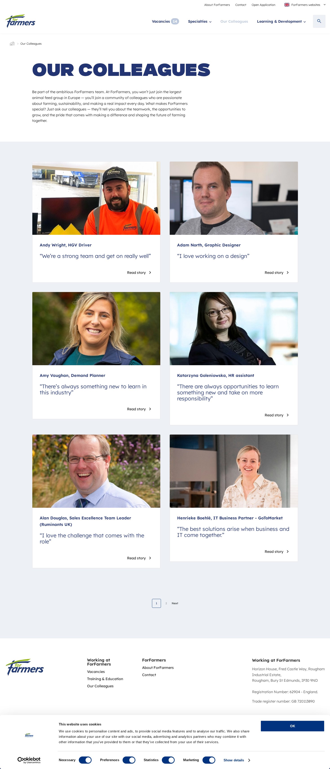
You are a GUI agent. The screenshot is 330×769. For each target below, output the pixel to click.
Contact (240, 5)
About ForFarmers (217, 5)
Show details (234, 760)
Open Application (263, 5)
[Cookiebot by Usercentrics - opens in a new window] (29, 760)
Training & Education (105, 679)
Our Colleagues (234, 21)
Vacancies (161, 21)
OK (292, 726)
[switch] (129, 760)
